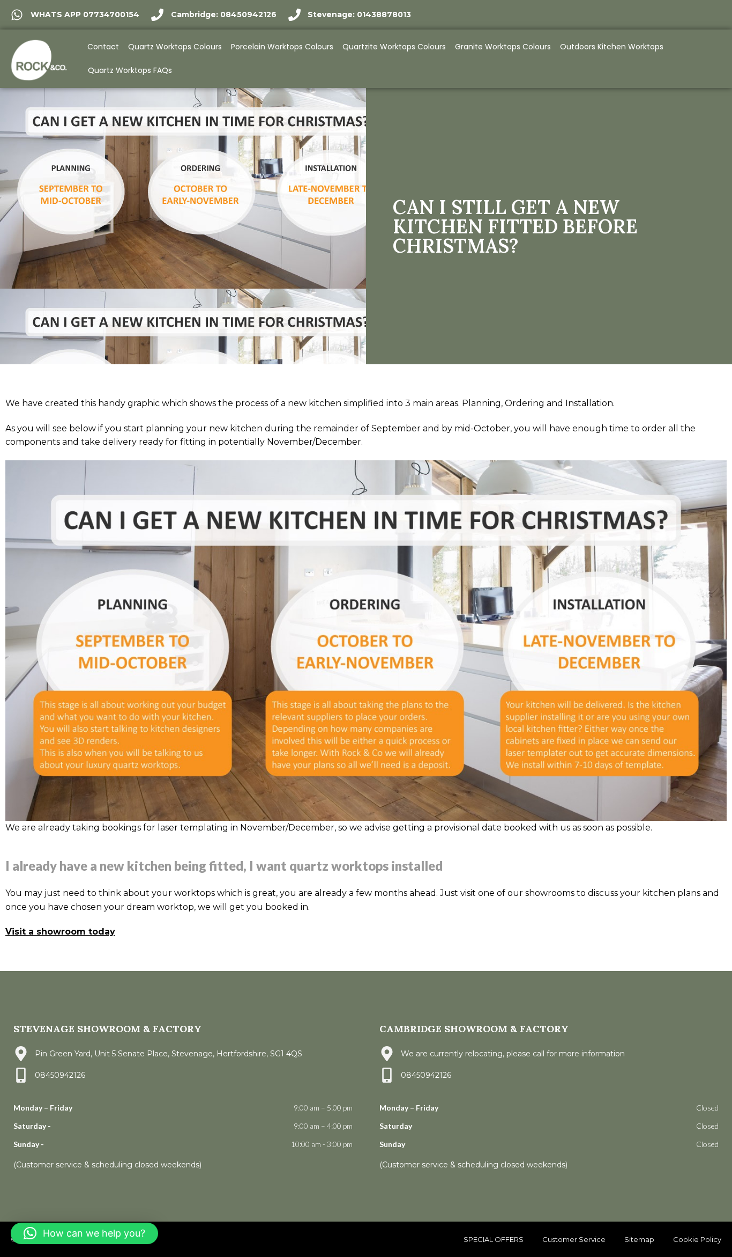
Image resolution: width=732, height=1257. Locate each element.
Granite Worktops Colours (503, 46)
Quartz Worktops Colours (175, 46)
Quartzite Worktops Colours (394, 46)
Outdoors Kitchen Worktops (611, 46)
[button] (84, 1233)
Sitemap (639, 1239)
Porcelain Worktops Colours (282, 46)
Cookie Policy (697, 1239)
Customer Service (574, 1239)
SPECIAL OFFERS (494, 1239)
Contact (103, 46)
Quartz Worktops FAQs (130, 70)
